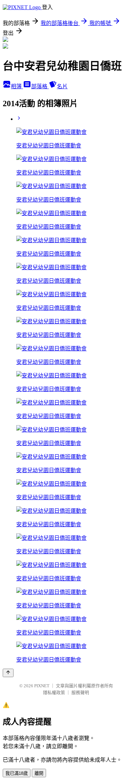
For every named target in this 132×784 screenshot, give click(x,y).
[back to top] (8, 673)
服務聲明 (80, 692)
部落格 (40, 86)
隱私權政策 (54, 692)
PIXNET (41, 685)
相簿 (17, 86)
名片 (62, 86)
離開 (39, 773)
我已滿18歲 (16, 773)
